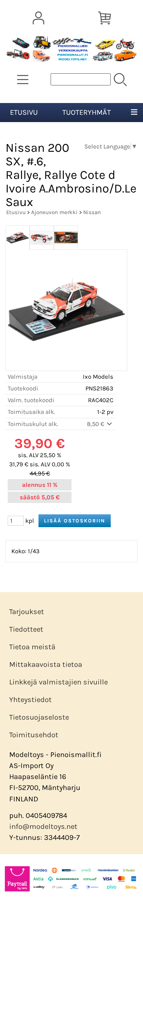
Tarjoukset (26, 611)
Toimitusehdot (33, 735)
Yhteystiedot (30, 699)
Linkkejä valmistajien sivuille (58, 682)
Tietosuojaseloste (39, 717)
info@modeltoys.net (43, 826)
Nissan (92, 212)
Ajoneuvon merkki (54, 212)
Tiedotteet (26, 629)
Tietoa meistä (32, 647)
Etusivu (24, 112)
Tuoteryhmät (86, 112)
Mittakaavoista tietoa (45, 664)
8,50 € (96, 423)
